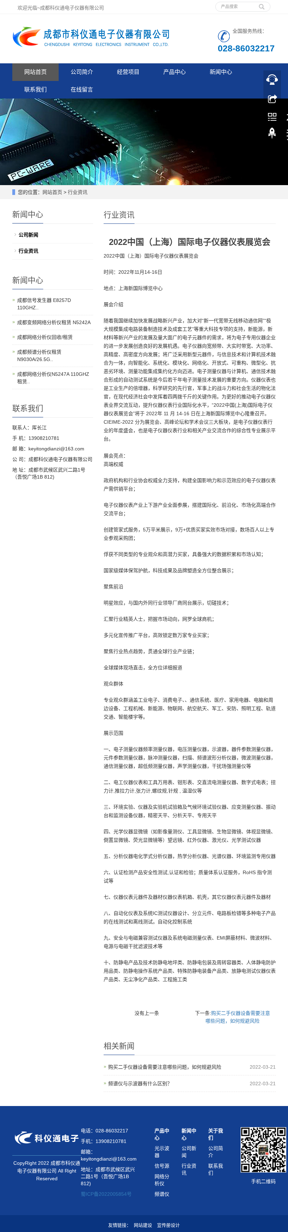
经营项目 (128, 72)
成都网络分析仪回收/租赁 (45, 337)
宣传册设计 (168, 1225)
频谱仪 (162, 1194)
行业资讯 (28, 251)
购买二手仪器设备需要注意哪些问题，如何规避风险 (164, 1067)
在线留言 (82, 90)
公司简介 (82, 72)
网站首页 (35, 72)
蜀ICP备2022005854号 (106, 1194)
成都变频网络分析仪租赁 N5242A (54, 322)
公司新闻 (28, 235)
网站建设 (143, 1225)
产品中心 (174, 72)
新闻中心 (221, 72)
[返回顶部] (272, 135)
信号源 (162, 1166)
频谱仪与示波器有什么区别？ (140, 1083)
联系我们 (35, 90)
